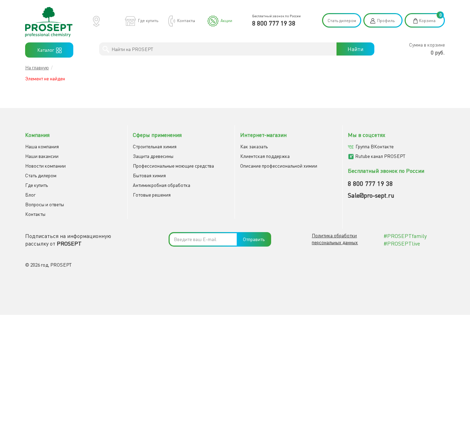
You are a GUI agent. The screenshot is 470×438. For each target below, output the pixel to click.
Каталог (46, 50)
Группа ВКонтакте (374, 146)
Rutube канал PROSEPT (380, 156)
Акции (226, 20)
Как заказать (254, 146)
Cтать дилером (40, 175)
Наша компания (42, 146)
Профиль (386, 20)
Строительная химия (155, 146)
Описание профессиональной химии (278, 166)
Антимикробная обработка (161, 185)
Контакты (186, 20)
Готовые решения (152, 195)
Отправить (254, 239)
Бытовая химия (149, 175)
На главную (37, 67)
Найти (355, 49)
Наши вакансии (41, 156)
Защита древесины (153, 156)
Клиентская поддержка (265, 156)
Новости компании (45, 166)
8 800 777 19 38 (274, 23)
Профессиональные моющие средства (173, 166)
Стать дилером (342, 20)
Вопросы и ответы (44, 204)
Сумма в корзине (427, 45)
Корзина (427, 20)
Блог (30, 195)
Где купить (148, 20)
